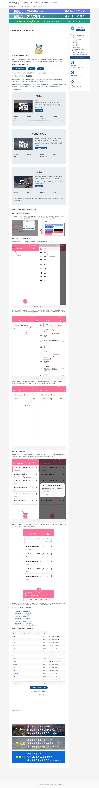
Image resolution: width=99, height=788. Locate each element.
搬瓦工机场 (75, 52)
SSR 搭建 (75, 40)
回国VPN (82, 54)
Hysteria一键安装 (76, 47)
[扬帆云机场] (72, 62)
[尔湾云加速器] (72, 72)
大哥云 (72, 85)
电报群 (83, 35)
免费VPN (75, 54)
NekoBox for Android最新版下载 (23, 613)
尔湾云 (39, 96)
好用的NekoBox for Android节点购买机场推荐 (26, 625)
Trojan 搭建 (75, 42)
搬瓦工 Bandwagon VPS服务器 (79, 49)
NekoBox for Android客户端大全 (23, 615)
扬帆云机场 (73, 65)
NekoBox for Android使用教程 (22, 611)
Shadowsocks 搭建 (77, 39)
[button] (39, 2)
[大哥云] (72, 82)
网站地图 (60, 784)
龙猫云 (39, 171)
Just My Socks (81, 52)
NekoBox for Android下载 (19, 68)
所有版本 (31, 68)
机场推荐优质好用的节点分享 (39, 687)
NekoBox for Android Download (23, 623)
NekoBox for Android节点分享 (22, 616)
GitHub (40, 68)
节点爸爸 (15, 3)
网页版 (80, 35)
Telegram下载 (76, 35)
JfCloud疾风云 (39, 133)
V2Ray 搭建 (75, 44)
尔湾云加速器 (74, 75)
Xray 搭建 (75, 45)
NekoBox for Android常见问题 (22, 618)
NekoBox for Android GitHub (22, 620)
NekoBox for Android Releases (23, 621)
